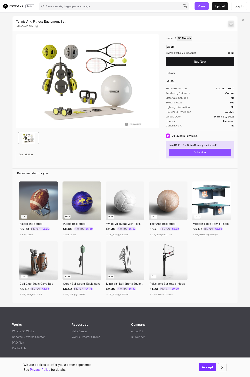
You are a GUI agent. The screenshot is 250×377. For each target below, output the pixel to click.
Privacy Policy (40, 370)
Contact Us (19, 348)
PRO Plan (18, 342)
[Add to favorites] (231, 23)
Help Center (79, 331)
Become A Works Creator (28, 337)
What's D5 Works (23, 331)
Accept (207, 367)
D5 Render (138, 337)
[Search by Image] (23, 185)
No (232, 125)
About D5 (137, 331)
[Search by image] (185, 6)
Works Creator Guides (86, 337)
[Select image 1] (28, 138)
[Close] (243, 20)
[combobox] (114, 6)
